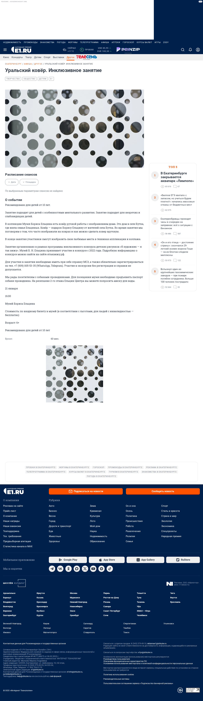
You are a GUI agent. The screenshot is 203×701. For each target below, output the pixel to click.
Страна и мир (168, 516)
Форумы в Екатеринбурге (74, 467)
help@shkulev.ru (24, 676)
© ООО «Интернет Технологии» (18, 690)
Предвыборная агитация (17, 541)
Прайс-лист (9, 511)
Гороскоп (128, 42)
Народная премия (171, 536)
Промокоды (31, 42)
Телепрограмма (89, 42)
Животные (55, 536)
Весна (52, 516)
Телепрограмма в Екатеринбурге (45, 472)
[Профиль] (198, 49)
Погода (61, 42)
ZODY (166, 42)
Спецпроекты (169, 531)
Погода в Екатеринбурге (101, 476)
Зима (93, 505)
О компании (10, 516)
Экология (166, 521)
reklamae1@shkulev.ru (157, 643)
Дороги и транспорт (60, 526)
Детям (37, 57)
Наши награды (11, 521)
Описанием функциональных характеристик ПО (125, 661)
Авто (51, 505)
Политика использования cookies (118, 674)
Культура (95, 516)
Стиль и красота (170, 511)
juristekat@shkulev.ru (12, 674)
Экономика (167, 526)
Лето (92, 521)
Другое (70, 57)
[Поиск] (183, 49)
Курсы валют (144, 42)
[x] (85, 569)
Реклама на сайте (13, 505)
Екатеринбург (13, 64)
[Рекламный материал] (128, 49)
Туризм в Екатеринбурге (123, 472)
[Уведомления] (190, 49)
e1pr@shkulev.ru (145, 652)
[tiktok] (110, 569)
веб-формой (55, 676)
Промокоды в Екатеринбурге (125, 467)
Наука (93, 531)
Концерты (17, 57)
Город (52, 521)
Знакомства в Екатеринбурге (159, 472)
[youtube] (93, 569)
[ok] (68, 569)
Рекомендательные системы (116, 679)
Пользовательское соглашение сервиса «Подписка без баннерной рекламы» (138, 683)
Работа (130, 526)
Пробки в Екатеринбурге (41, 467)
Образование (97, 541)
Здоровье (54, 541)
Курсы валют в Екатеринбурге (87, 472)
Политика (131, 516)
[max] (77, 569)
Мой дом (95, 526)
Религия (130, 536)
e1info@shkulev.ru (74, 672)
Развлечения (133, 531)
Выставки (58, 57)
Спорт (47, 57)
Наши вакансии (12, 526)
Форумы (73, 42)
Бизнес (53, 511)
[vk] (60, 569)
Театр (28, 57)
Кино (6, 57)
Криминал (96, 511)
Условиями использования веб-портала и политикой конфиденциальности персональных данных (148, 663)
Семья (129, 541)
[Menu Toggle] (5, 49)
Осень (129, 511)
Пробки (87, 49)
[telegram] (52, 569)
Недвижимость (12, 42)
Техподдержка (11, 531)
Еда (51, 531)
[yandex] (101, 569)
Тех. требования (12, 536)
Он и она (131, 505)
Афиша (105, 42)
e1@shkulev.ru (37, 670)
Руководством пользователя (116, 659)
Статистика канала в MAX (17, 546)
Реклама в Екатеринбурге (161, 467)
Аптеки (116, 42)
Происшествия (134, 521)
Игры (158, 42)
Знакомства (47, 42)
